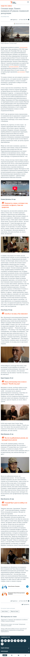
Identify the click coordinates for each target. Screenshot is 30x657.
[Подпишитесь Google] (2, 640)
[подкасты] (12, 655)
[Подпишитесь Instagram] (18, 640)
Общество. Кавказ (6, 6)
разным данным (14, 66)
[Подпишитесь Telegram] (15, 640)
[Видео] (18, 655)
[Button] (14, 20)
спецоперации (23, 47)
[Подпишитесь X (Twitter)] (8, 640)
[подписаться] (2, 644)
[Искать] (25, 655)
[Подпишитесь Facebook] (5, 640)
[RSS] (21, 640)
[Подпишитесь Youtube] (12, 640)
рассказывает (22, 72)
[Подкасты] (24, 640)
